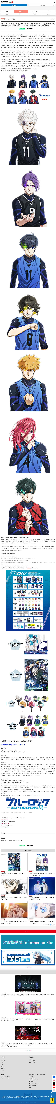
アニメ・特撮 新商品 (5, 1076)
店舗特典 (35, 14)
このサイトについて (33, 1079)
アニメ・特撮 (32, 1060)
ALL (7, 11)
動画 (7, 14)
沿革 (30, 1087)
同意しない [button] (51, 1094)
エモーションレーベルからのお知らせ (37, 1074)
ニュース (21, 11)
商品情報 (31, 1076)
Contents (3, 1057)
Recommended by (46, 924)
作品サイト (31, 1059)
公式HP (28, 567)
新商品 (2, 1074)
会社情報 (31, 1081)
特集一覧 (21, 14)
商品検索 (13, 5)
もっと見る (28, 967)
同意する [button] (52, 1100)
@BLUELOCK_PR (5, 823)
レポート (49, 11)
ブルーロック (5, 840)
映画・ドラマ (32, 1062)
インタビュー (35, 11)
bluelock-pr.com (4, 819)
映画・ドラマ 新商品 (5, 1078)
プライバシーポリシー (34, 1083)
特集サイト (3, 1066)
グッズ (48, 14)
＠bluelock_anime (5, 827)
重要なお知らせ (32, 1078)
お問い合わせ (32, 1085)
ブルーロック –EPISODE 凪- (16, 840)
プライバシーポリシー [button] (34, 1097)
